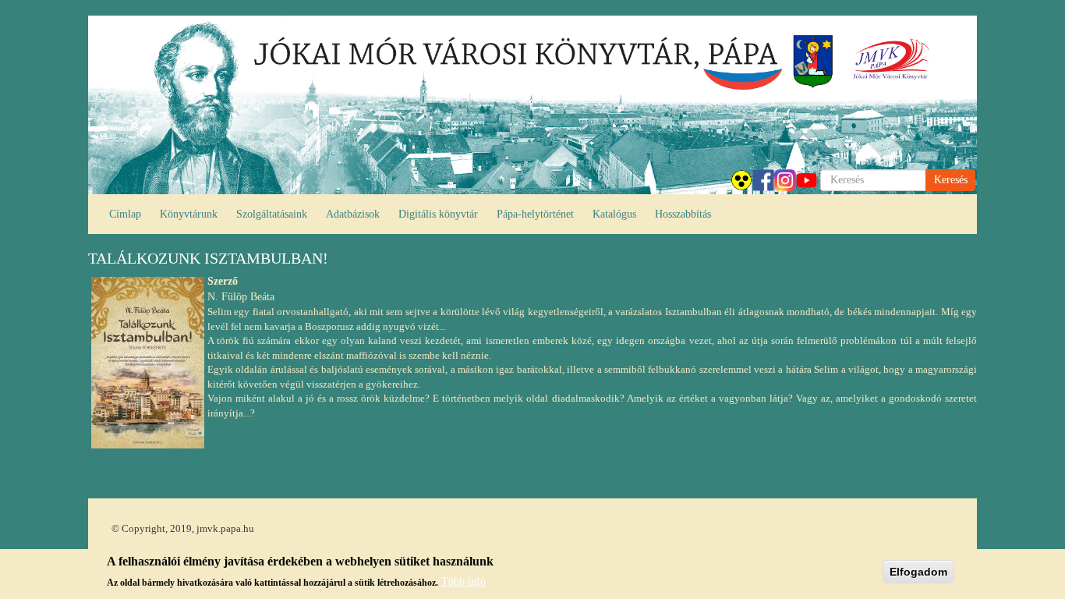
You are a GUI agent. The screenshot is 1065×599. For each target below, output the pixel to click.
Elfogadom (918, 571)
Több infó (463, 581)
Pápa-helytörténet (535, 214)
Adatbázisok (353, 214)
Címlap (125, 214)
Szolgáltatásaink (271, 214)
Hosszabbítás (683, 214)
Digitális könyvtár (438, 214)
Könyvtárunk (189, 214)
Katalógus (614, 214)
